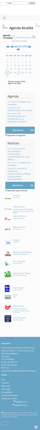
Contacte (5, 383)
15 (26, 65)
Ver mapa (5, 356)
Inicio (3, 379)
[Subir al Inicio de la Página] (36, 427)
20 (19, 69)
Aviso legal (5, 389)
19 (15, 69)
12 (15, 65)
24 (7, 72)
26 (15, 72)
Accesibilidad (6, 392)
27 (19, 72)
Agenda (13, 96)
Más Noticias (17, 185)
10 (7, 65)
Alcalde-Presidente (21, 37)
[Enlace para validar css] (20, 401)
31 (7, 76)
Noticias (13, 143)
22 (26, 69)
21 (22, 69)
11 (11, 65)
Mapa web (5, 386)
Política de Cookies (9, 398)
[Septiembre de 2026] (18, 49)
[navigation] (21, 3)
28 (22, 72)
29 (26, 72)
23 (30, 69)
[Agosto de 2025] (8, 46)
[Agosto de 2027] (29, 46)
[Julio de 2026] (12, 46)
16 (30, 65)
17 (7, 69)
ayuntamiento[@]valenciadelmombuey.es (18, 371)
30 (30, 72)
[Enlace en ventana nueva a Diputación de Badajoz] (9, 413)
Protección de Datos (9, 395)
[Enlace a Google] (10, 3)
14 (22, 65)
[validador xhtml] (20, 405)
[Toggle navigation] (4, 18)
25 (11, 72)
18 (11, 69)
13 (19, 65)
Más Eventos (18, 130)
